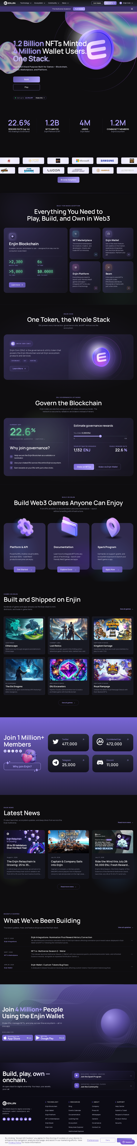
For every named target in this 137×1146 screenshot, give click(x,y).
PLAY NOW (79, 9)
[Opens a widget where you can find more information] (127, 1142)
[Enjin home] (9, 1103)
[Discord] (4, 1119)
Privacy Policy (14, 1142)
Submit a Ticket (121, 1110)
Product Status (121, 1119)
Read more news (125, 822)
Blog (70, 1106)
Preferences (93, 1140)
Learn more (40, 439)
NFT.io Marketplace (52, 1119)
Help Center (119, 1106)
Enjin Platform (50, 1115)
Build (26, 79)
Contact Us (96, 1127)
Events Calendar (75, 1110)
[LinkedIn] (21, 1119)
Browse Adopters (68, 179)
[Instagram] (29, 1119)
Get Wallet (97, 3)
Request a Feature (122, 1115)
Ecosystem (73, 1123)
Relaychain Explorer (76, 1127)
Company (95, 1106)
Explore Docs (66, 569)
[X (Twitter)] (12, 1119)
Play (26, 87)
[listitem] (24, 635)
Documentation (74, 1115)
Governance (96, 1123)
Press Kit (95, 1110)
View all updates (125, 927)
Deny (108, 1140)
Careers (95, 1119)
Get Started (22, 569)
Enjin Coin (49, 1127)
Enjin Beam (49, 1123)
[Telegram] (8, 1119)
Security (118, 1123)
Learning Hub (73, 1119)
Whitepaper (96, 1115)
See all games (126, 609)
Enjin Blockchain (51, 1106)
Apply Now (110, 569)
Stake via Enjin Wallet (108, 466)
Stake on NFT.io (84, 466)
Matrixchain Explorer (76, 1131)
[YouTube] (17, 1119)
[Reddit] (25, 1119)
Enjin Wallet (49, 1110)
